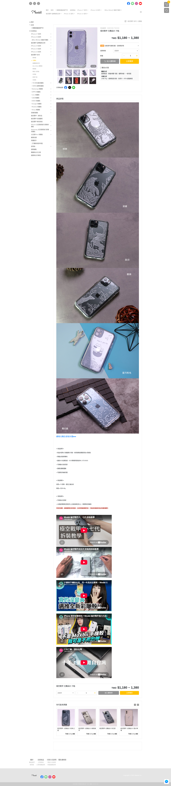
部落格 (32, 764)
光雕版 (34, 60)
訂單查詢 (41, 762)
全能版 (34, 80)
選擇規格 (103, 50)
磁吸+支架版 (36, 71)
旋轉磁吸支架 (36, 63)
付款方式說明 (51, 760)
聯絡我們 (32, 762)
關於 (31, 760)
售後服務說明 (52, 764)
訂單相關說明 (41, 764)
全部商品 (41, 760)
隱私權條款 (62, 760)
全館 (102, 46)
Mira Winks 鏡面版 (37, 66)
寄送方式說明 (52, 762)
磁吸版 (34, 69)
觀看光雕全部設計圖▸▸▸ (66, 436)
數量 (101, 56)
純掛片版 (35, 77)
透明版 (34, 57)
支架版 (34, 74)
